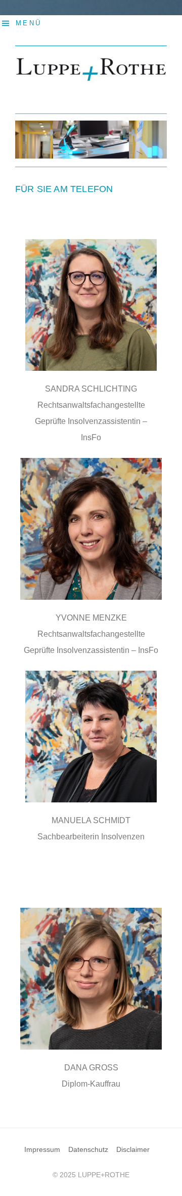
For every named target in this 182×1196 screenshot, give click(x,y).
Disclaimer (133, 1149)
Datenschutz (88, 1149)
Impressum (42, 1149)
